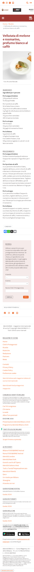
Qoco (5, 474)
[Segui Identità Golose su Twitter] (10, 2)
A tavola (8, 274)
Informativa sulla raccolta (7, 570)
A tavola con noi (9, 483)
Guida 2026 (7, 494)
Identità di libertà (9, 471)
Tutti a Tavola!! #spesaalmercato (15, 468)
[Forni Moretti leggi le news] (17, 10)
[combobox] (17, 290)
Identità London (9, 456)
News (5, 359)
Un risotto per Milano (11, 477)
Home (5, 24)
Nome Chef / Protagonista (14, 288)
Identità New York (9, 459)
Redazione (7, 353)
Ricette (11, 24)
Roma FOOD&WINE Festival (13, 453)
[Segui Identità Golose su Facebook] (3, 2)
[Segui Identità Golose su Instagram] (6, 2)
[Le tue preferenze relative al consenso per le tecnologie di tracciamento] (1, 429)
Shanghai (6, 480)
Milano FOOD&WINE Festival (13, 450)
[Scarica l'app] (9, 534)
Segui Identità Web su (11, 307)
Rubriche (6, 350)
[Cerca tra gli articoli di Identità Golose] (27, 2)
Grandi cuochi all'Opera (12, 462)
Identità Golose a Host (11, 465)
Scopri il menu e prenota (12, 439)
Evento (8, 281)
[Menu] (3, 18)
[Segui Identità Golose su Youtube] (13, 2)
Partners (6, 356)
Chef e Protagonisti (10, 345)
